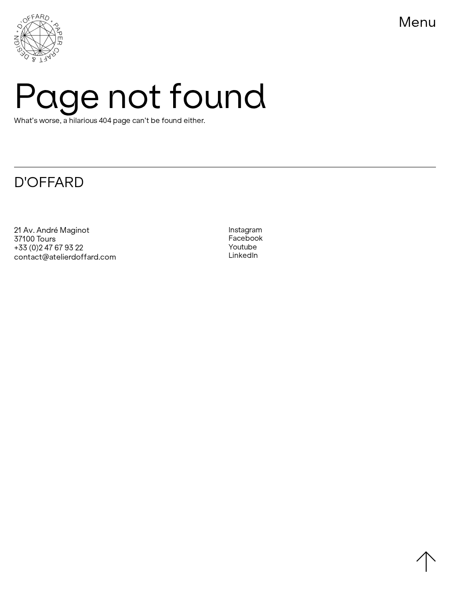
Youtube (243, 247)
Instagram (245, 230)
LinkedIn (243, 255)
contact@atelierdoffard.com (65, 257)
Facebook (246, 238)
